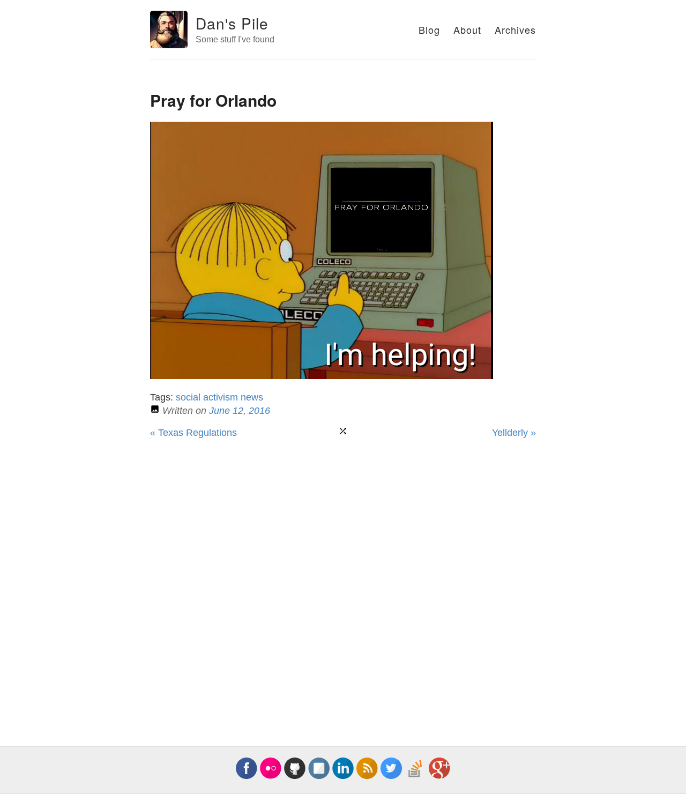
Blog (429, 29)
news (252, 397)
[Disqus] (343, 582)
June (219, 410)
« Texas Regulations (193, 432)
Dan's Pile (232, 23)
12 (238, 410)
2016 (259, 410)
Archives (515, 29)
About (467, 29)
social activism (207, 397)
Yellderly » (514, 432)
